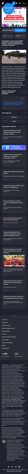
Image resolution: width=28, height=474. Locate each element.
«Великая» (9, 400)
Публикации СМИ (5, 348)
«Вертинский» (15, 400)
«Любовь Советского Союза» (17, 397)
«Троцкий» (4, 400)
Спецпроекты (5, 322)
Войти (23, 3)
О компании (4, 319)
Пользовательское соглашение (9, 336)
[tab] (8, 30)
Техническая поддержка (7, 342)
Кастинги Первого (6, 331)
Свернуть (14, 316)
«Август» (8, 397)
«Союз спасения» (6, 399)
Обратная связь (5, 339)
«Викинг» (19, 399)
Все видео (4, 334)
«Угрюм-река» (13, 399)
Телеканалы (13, 437)
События (4, 345)
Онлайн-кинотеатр (6, 325)
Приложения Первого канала (8, 328)
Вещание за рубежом (19, 356)
